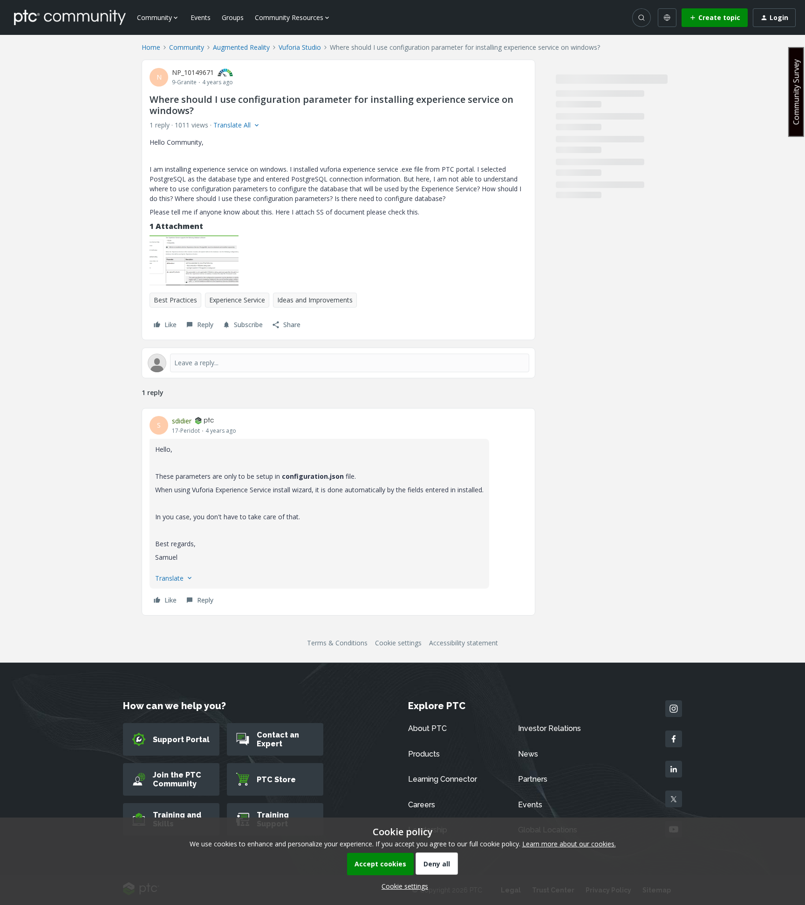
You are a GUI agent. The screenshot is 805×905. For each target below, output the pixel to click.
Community (186, 47)
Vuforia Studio (300, 47)
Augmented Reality (241, 47)
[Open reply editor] (338, 363)
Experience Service (237, 299)
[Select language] (667, 17)
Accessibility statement (463, 642)
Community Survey (796, 92)
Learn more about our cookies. (569, 843)
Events (201, 17)
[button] (715, 17)
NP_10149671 (193, 72)
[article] (338, 512)
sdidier (181, 420)
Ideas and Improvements (315, 299)
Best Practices (175, 299)
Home (151, 47)
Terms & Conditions (337, 642)
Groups (233, 17)
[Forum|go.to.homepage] (70, 17)
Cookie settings (398, 642)
